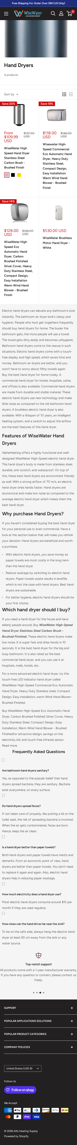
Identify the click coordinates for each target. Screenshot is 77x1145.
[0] (69, 13)
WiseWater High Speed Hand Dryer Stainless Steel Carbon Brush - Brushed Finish (16, 157)
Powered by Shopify (16, 1136)
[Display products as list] (71, 94)
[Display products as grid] (64, 94)
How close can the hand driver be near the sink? (33, 924)
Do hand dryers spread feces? (21, 806)
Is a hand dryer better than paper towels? (28, 847)
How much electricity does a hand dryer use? (31, 894)
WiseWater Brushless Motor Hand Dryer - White (57, 243)
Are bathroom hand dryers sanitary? (25, 770)
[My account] (61, 13)
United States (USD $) (19, 1068)
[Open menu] (6, 13)
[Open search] (53, 13)
